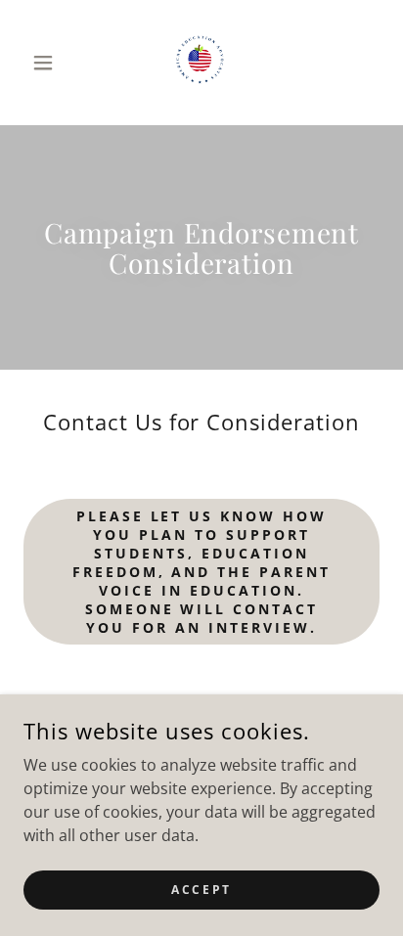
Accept (201, 889)
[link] (201, 62)
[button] (50, 62)
